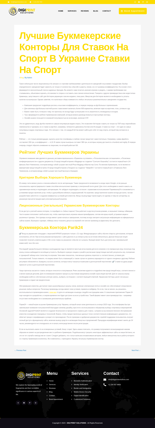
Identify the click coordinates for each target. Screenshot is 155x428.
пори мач (53, 292)
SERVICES (72, 11)
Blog (22, 78)
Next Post (136, 350)
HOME (60, 11)
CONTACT (106, 11)
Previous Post (20, 350)
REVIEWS (85, 11)
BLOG (95, 11)
